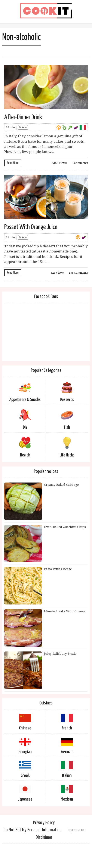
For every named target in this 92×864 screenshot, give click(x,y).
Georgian (25, 752)
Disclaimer (44, 837)
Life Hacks (66, 455)
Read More (13, 162)
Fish (67, 427)
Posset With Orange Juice (30, 227)
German (67, 752)
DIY (25, 427)
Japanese (25, 799)
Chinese (25, 728)
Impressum (75, 829)
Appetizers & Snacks (25, 400)
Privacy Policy (44, 822)
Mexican (67, 799)
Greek (25, 775)
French (67, 728)
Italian (67, 775)
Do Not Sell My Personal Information (32, 829)
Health (25, 455)
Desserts (67, 400)
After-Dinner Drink (23, 117)
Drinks (23, 127)
